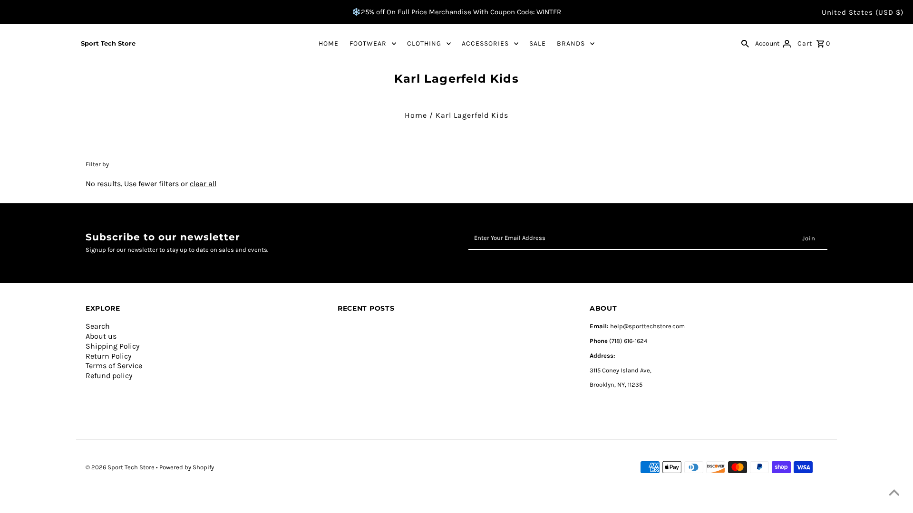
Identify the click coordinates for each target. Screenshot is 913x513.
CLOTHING (424, 43)
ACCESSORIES (485, 43)
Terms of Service (114, 365)
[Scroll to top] (893, 494)
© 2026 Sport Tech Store (121, 467)
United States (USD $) (862, 12)
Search (98, 326)
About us (101, 336)
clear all (203, 183)
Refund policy (109, 375)
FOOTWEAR (368, 43)
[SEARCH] (745, 43)
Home (416, 115)
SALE (537, 43)
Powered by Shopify (186, 467)
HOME (329, 43)
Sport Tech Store (108, 43)
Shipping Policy (112, 346)
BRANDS (571, 43)
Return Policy (108, 356)
